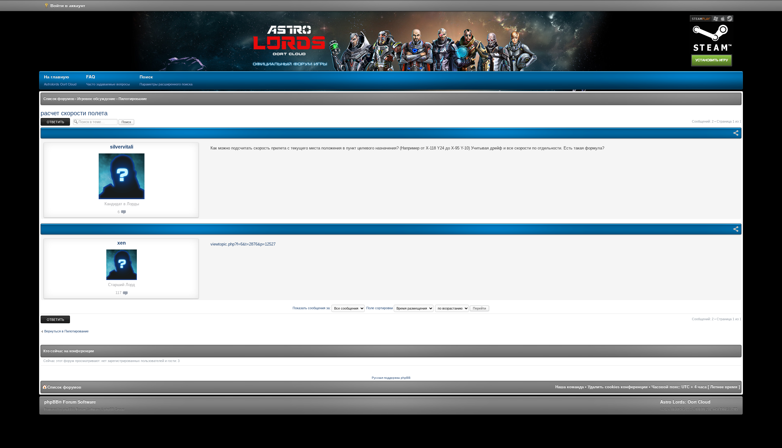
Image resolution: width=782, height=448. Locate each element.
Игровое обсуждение (96, 99)
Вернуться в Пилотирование (66, 331)
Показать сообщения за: (312, 308)
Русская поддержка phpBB (391, 377)
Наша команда (569, 387)
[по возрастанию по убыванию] (462, 308)
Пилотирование (133, 99)
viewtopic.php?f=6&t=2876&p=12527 (243, 244)
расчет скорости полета (74, 113)
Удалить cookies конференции (618, 387)
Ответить (48, 120)
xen (121, 243)
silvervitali (121, 146)
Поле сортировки (380, 308)
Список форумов (58, 99)
